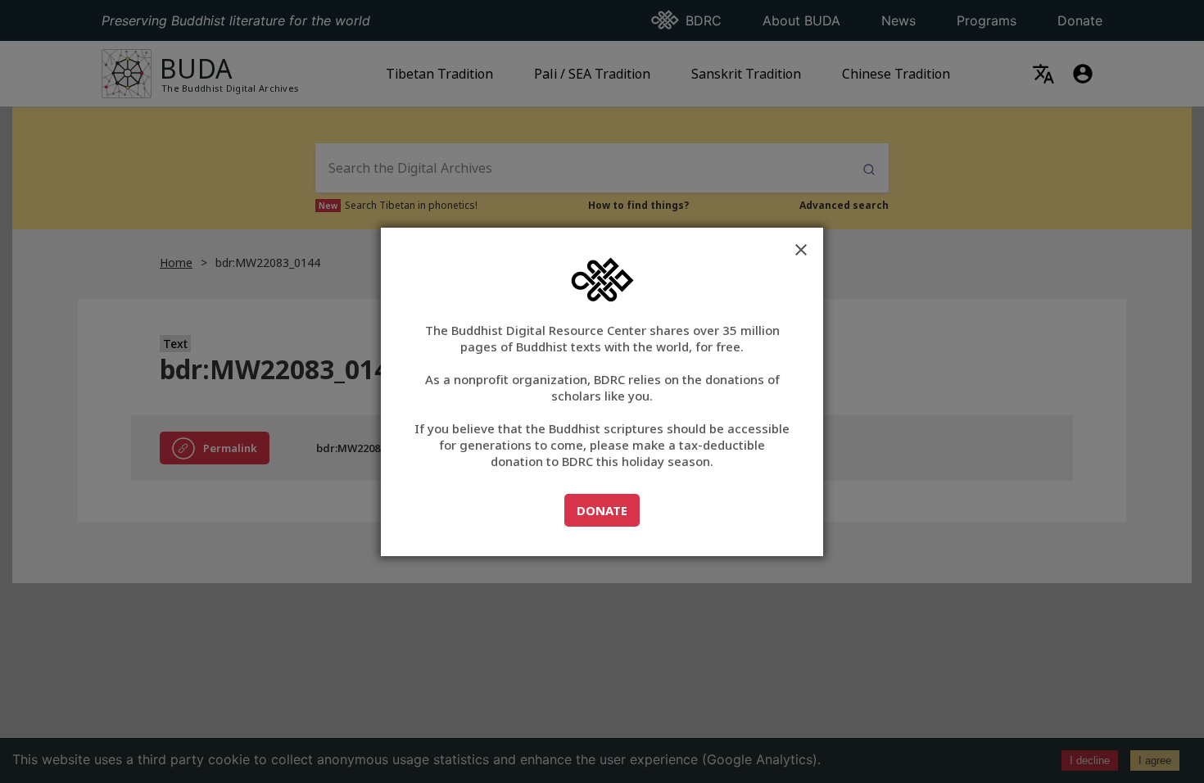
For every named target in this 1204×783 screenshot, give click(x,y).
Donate (608, 509)
